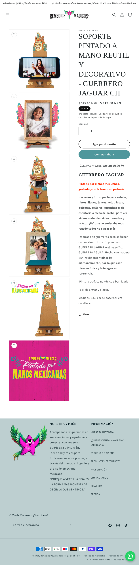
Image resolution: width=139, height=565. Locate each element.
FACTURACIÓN (99, 469)
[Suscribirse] (70, 525)
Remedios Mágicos (49, 555)
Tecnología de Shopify (69, 555)
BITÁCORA (96, 486)
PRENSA (95, 494)
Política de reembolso (94, 555)
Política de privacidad (119, 555)
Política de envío (122, 559)
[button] (8, 15)
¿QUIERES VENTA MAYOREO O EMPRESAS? (107, 442)
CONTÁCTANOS (99, 477)
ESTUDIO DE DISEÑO (103, 453)
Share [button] (86, 314)
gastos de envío (111, 113)
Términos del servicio (99, 559)
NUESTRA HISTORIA (102, 432)
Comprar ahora (104, 154)
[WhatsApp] (130, 556)
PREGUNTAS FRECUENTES (106, 461)
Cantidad (83, 123)
